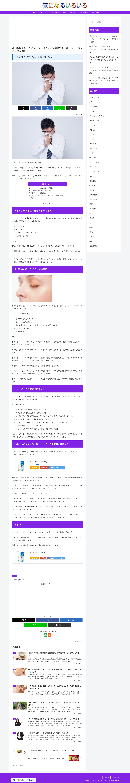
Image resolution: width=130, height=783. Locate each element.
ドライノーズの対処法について (40, 193)
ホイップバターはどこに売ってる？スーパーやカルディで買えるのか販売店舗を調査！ (103, 70)
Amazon (34, 467)
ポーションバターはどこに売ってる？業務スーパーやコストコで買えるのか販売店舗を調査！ (103, 80)
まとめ (33, 198)
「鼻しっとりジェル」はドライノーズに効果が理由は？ (48, 195)
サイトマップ (115, 777)
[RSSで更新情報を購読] (49, 635)
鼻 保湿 (22, 579)
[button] (71, 108)
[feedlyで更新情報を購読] (45, 635)
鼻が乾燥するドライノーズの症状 (41, 190)
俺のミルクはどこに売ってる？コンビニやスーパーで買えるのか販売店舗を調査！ (103, 60)
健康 (15, 576)
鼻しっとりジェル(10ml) (38, 462)
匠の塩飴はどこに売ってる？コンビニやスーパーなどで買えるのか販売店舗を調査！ (103, 49)
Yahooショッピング (57, 467)
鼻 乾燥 (15, 579)
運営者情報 (106, 777)
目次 (46, 184)
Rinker (37, 464)
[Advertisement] (47, 32)
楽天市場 (44, 467)
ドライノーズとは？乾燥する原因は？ (43, 188)
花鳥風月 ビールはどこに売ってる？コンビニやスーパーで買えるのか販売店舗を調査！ (103, 39)
